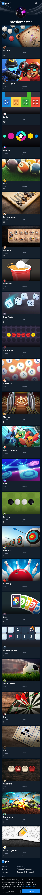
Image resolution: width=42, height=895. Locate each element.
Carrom (6, 50)
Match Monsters (11, 450)
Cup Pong (7, 283)
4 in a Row (8, 350)
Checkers (7, 783)
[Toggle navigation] (39, 3)
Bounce (6, 150)
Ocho (5, 617)
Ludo (5, 117)
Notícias (4, 869)
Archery (7, 550)
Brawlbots (8, 817)
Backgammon (9, 217)
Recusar (11, 891)
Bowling (7, 583)
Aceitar (31, 891)
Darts (5, 717)
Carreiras (5, 872)
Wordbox (7, 383)
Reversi (6, 517)
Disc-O (6, 483)
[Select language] (36, 3)
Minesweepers (10, 650)
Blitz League (9, 83)
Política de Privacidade (28, 886)
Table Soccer (9, 683)
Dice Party (8, 317)
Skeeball (7, 417)
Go (4, 750)
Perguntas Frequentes (24, 869)
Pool (5, 183)
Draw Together (10, 850)
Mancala (7, 250)
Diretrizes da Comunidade (25, 872)
